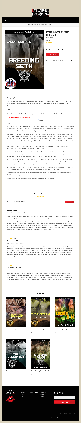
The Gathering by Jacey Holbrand (40, 329)
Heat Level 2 (43, 394)
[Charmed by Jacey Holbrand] (16, 312)
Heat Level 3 (43, 396)
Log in (71, 19)
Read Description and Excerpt (54, 49)
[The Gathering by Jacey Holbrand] (40, 312)
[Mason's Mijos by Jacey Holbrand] (40, 354)
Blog (58, 20)
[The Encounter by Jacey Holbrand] (16, 354)
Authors (33, 20)
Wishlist (73, 60)
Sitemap (23, 400)
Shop (25, 20)
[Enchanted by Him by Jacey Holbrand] (65, 312)
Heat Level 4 (49, 37)
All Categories (34, 392)
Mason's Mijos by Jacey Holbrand (40, 371)
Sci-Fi (33, 24)
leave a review (56, 42)
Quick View (15, 324)
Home (29, 24)
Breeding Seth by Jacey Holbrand (44, 24)
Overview (9, 93)
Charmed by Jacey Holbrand (13, 329)
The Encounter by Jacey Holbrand (15, 371)
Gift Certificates (13, 417)
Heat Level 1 (43, 392)
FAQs (52, 20)
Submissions (43, 20)
